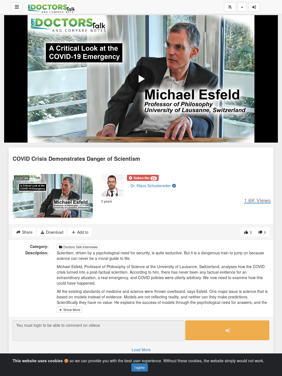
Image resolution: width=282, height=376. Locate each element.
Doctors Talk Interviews (80, 246)
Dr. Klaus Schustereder (151, 185)
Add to (82, 232)
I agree (139, 367)
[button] (143, 178)
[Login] (254, 7)
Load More (141, 349)
